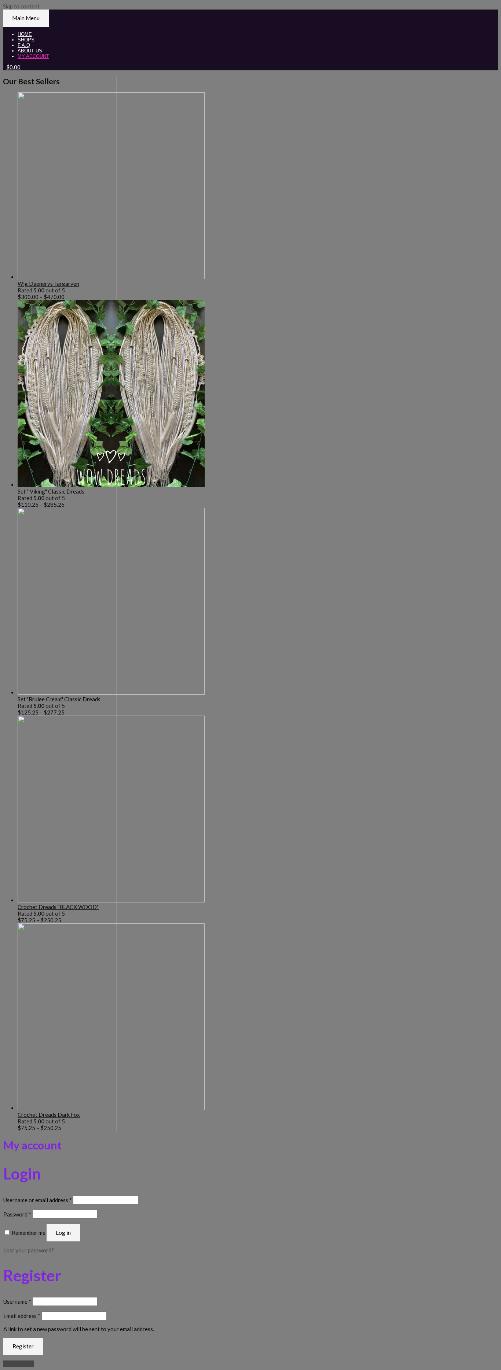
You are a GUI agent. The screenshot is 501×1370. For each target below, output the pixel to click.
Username (17, 1301)
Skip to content (21, 6)
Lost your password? (28, 1250)
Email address (21, 1315)
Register (23, 1346)
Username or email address (37, 1200)
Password (17, 1214)
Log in (63, 1232)
